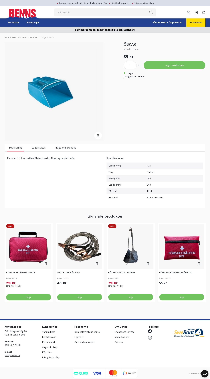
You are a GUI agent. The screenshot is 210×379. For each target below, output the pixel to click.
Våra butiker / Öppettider (167, 22)
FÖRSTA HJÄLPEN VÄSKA (21, 272)
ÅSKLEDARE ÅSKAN (68, 272)
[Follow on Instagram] (151, 337)
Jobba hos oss (122, 336)
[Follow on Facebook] (151, 331)
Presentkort (48, 341)
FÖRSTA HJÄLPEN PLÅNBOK (175, 272)
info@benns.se (12, 355)
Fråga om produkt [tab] (65, 147)
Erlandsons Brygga (125, 331)
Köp (28, 297)
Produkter (13, 22)
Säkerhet (33, 37)
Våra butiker (48, 331)
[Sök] (151, 12)
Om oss (119, 341)
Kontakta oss (49, 336)
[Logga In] (188, 12)
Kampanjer (33, 22)
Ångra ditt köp (49, 347)
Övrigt (43, 37)
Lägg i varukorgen (174, 65)
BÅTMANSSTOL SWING (121, 272)
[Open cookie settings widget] (204, 373)
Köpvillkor (47, 352)
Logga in (78, 336)
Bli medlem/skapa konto (87, 331)
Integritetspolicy (51, 357)
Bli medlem (196, 22)
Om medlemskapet (84, 341)
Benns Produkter (19, 37)
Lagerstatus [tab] (39, 147)
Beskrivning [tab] (15, 147)
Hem (7, 37)
